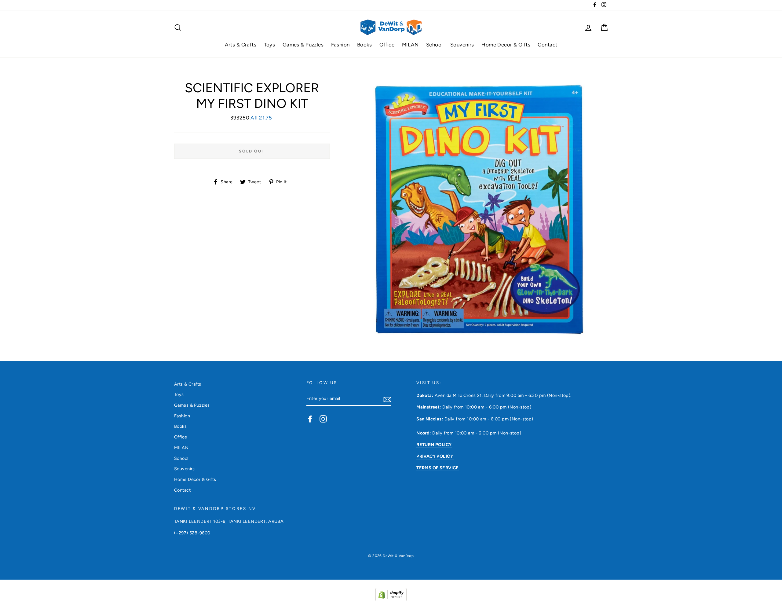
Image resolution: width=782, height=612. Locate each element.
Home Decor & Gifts (505, 45)
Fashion (340, 45)
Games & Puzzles (303, 45)
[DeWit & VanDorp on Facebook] (310, 418)
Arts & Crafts (241, 45)
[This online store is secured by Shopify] (391, 599)
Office (387, 45)
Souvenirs (462, 45)
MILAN (410, 45)
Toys (269, 45)
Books (364, 45)
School (434, 45)
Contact (547, 45)
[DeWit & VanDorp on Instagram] (323, 418)
